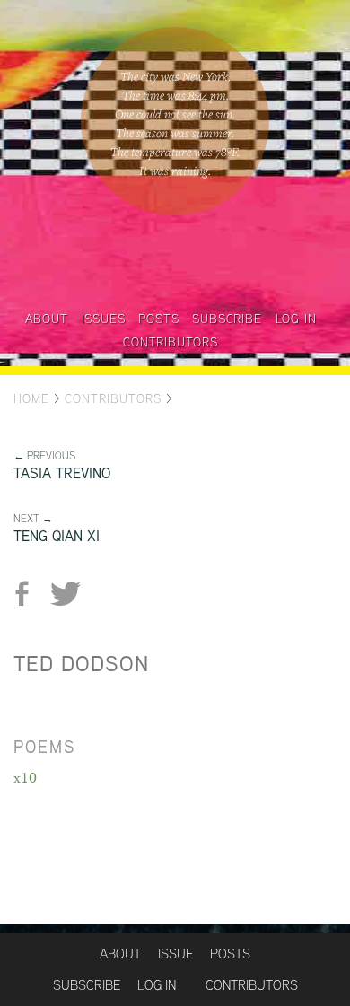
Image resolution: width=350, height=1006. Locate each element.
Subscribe (226, 319)
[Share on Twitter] (65, 593)
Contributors (170, 342)
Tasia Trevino (61, 473)
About (46, 319)
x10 (25, 777)
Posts (158, 319)
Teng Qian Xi (56, 536)
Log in (296, 319)
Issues (104, 319)
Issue (175, 953)
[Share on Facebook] (29, 593)
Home (31, 398)
